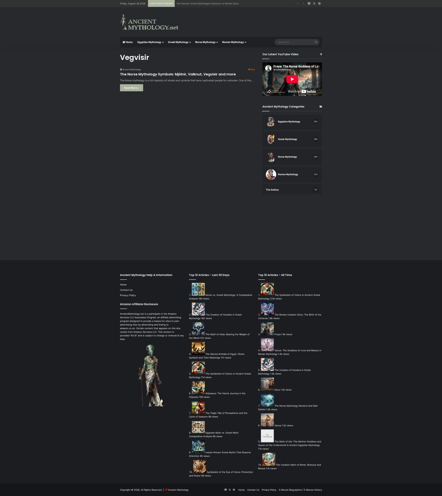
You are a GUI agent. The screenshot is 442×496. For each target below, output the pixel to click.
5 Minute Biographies (290, 489)
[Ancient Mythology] (152, 22)
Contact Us (126, 290)
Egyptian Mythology (149, 42)
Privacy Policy (128, 295)
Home (129, 42)
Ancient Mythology (132, 69)
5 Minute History (313, 489)
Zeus (277, 389)
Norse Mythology (205, 42)
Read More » (131, 87)
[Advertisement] (255, 18)
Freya (278, 334)
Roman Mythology (233, 42)
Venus (278, 425)
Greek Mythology (178, 42)
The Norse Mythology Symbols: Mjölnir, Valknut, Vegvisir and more (178, 74)
